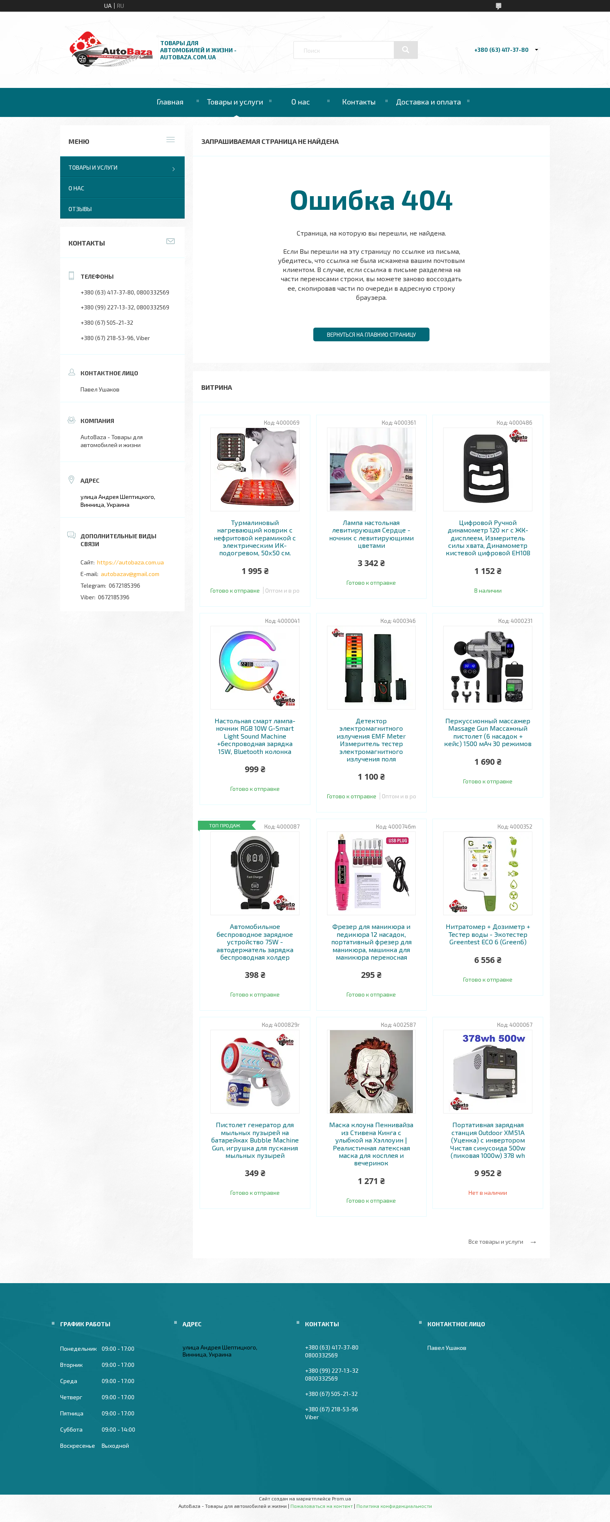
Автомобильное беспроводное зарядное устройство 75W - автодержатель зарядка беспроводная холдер (255, 942)
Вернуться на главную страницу (371, 334)
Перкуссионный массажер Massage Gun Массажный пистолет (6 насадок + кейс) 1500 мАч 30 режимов (488, 732)
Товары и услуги (235, 101)
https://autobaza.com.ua (130, 562)
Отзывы (80, 208)
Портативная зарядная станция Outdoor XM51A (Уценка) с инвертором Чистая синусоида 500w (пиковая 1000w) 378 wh (487, 1140)
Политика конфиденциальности (394, 1506)
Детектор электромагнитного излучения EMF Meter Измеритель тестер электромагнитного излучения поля (371, 740)
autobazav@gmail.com (130, 573)
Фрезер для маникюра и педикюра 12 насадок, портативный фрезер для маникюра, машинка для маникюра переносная (371, 942)
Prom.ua (341, 1498)
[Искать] (406, 49)
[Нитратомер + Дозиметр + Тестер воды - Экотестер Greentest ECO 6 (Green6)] (487, 873)
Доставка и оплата (428, 101)
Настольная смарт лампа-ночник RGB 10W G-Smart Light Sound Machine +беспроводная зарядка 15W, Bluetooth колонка (255, 736)
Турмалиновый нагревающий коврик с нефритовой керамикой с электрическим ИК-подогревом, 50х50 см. (255, 538)
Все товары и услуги (495, 1241)
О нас (300, 101)
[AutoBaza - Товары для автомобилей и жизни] (111, 64)
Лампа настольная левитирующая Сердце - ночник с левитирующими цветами (371, 534)
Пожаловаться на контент (321, 1506)
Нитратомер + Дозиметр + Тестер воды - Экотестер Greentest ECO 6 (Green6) (488, 934)
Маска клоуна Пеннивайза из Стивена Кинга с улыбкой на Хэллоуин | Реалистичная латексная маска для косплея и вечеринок (371, 1144)
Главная (169, 101)
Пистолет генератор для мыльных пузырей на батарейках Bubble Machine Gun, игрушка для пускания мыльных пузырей (255, 1140)
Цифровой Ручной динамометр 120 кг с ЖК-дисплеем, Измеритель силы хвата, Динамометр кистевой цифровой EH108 (488, 538)
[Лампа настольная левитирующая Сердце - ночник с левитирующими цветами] (371, 469)
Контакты (359, 101)
